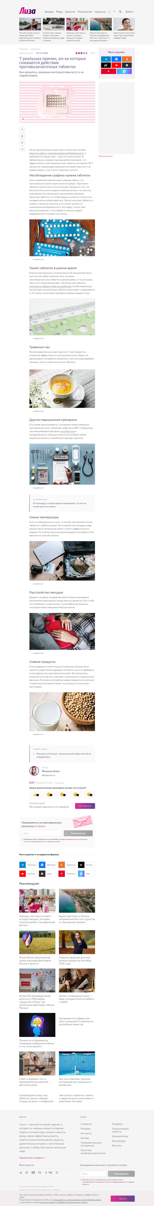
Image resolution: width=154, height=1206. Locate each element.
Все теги (117, 1145)
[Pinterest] (108, 71)
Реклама (85, 1128)
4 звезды (84, 53)
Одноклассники (71, 865)
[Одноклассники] (127, 59)
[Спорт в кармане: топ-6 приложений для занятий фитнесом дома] (37, 1063)
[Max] (124, 71)
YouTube (31, 874)
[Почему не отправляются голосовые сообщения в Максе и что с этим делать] (37, 1025)
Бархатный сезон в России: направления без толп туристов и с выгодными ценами (99, 37)
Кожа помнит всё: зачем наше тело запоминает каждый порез (124, 35)
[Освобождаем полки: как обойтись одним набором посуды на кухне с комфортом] (37, 1091)
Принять (122, 1198)
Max (88, 874)
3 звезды (81, 53)
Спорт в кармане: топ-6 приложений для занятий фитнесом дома (33, 1081)
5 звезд (86, 53)
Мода (59, 11)
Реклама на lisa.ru (105, 156)
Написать (86, 806)
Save (23, 119)
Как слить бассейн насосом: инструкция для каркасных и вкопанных (75, 1081)
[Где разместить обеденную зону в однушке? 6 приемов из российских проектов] (77, 1014)
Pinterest (70, 874)
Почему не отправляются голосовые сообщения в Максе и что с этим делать (36, 1043)
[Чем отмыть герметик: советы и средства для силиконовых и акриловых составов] (77, 1091)
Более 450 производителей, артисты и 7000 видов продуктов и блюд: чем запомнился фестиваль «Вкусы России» (36, 1001)
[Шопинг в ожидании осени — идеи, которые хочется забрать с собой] (77, 980)
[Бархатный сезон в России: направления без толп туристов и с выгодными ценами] (101, 24)
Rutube (89, 865)
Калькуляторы (120, 1136)
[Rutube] (106, 65)
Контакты (86, 1133)
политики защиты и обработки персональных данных (63, 1202)
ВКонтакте (51, 865)
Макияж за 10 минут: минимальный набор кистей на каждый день (64, 755)
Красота (70, 11)
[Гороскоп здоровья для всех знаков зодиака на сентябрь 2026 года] (77, 942)
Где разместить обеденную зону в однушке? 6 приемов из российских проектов (76, 1021)
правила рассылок (53, 841)
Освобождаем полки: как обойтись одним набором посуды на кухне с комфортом (36, 1098)
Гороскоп (100, 11)
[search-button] (120, 11)
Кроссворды (119, 1140)
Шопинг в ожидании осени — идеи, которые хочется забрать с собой (76, 998)
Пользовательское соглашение (91, 1144)
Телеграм (32, 865)
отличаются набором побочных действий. (50, 286)
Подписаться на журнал (31, 1157)
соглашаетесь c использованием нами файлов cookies (77, 1200)
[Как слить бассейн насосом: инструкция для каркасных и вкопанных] (77, 1063)
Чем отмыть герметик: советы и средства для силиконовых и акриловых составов (76, 1098)
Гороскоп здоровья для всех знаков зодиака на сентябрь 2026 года (75, 960)
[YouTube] (116, 65)
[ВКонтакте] (116, 59)
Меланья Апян (26, 53)
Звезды (49, 11)
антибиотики (68, 431)
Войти (129, 11)
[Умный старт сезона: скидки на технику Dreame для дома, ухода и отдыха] (54, 24)
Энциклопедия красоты (120, 1130)
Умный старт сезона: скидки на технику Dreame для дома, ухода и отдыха (53, 37)
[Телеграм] (106, 59)
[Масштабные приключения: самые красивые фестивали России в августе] (37, 942)
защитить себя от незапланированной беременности (56, 153)
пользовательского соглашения (76, 839)
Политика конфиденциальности (93, 1152)
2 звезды (79, 53)
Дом (110, 11)
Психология (85, 11)
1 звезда (76, 53)
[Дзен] (127, 65)
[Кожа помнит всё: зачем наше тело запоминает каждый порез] (124, 24)
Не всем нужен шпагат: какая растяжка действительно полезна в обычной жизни (30, 37)
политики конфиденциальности (35, 841)
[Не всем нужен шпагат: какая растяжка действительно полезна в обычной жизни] (30, 24)
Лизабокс (117, 1124)
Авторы (85, 1138)
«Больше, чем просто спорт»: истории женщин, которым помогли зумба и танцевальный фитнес (76, 37)
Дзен (49, 874)
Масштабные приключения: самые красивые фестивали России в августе (35, 960)
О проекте (86, 1124)
